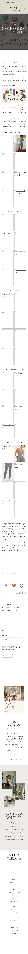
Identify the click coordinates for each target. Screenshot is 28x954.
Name (5, 630)
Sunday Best (14, 24)
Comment (7, 615)
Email (5, 635)
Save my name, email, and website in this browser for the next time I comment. (12, 649)
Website (6, 639)
